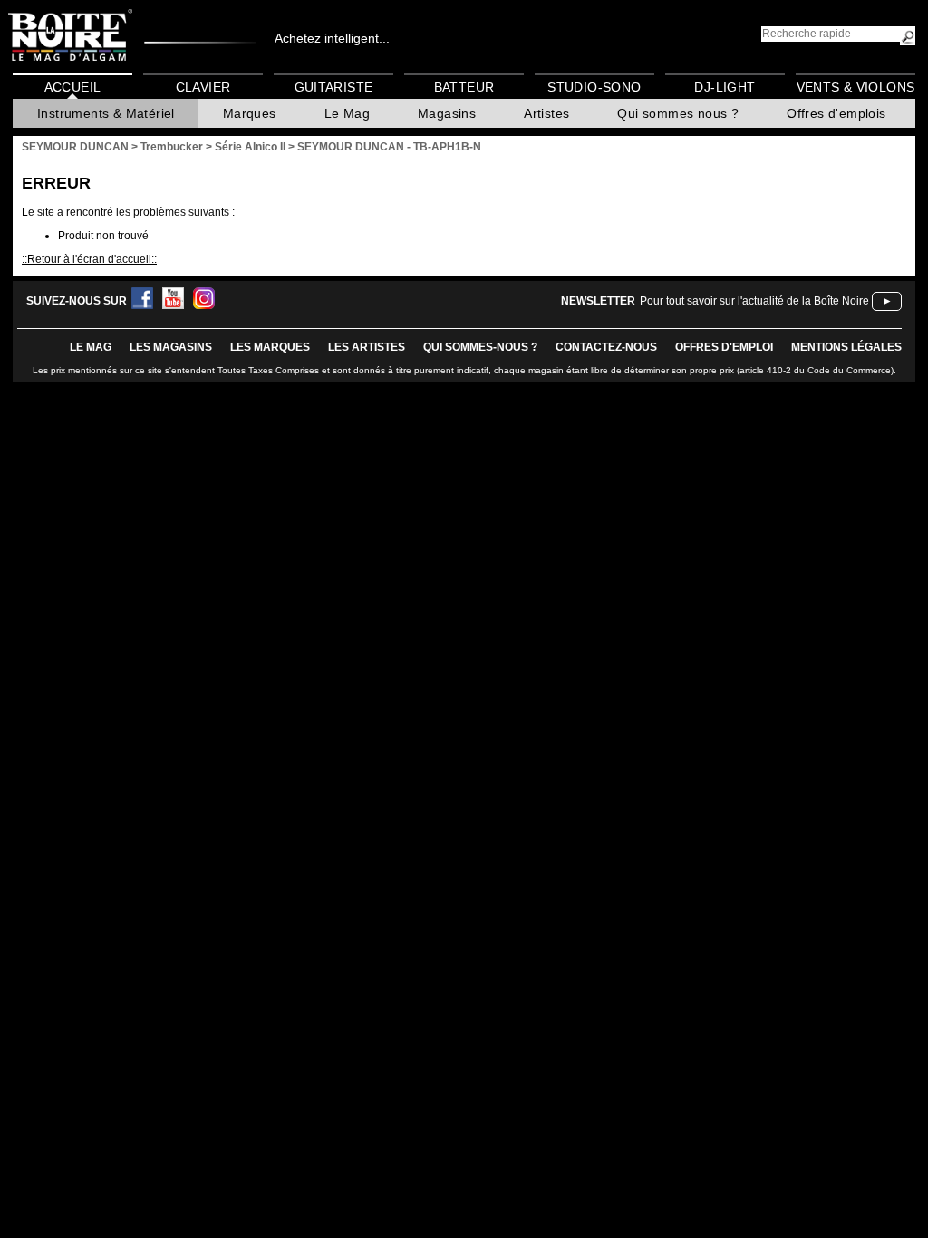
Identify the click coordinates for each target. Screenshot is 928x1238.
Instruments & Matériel (106, 113)
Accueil (73, 87)
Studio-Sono (594, 87)
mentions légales (846, 347)
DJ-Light (724, 87)
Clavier (203, 87)
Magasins (447, 113)
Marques (249, 113)
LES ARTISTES (366, 347)
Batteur (464, 87)
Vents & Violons (856, 87)
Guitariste (334, 87)
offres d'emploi (724, 347)
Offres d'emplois (836, 113)
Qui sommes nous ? (678, 113)
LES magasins (171, 347)
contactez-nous (606, 347)
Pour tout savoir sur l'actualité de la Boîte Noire (754, 301)
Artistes (546, 113)
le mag (90, 347)
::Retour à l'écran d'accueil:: (89, 259)
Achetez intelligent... (332, 38)
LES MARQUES (270, 347)
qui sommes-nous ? (480, 347)
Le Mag (347, 113)
